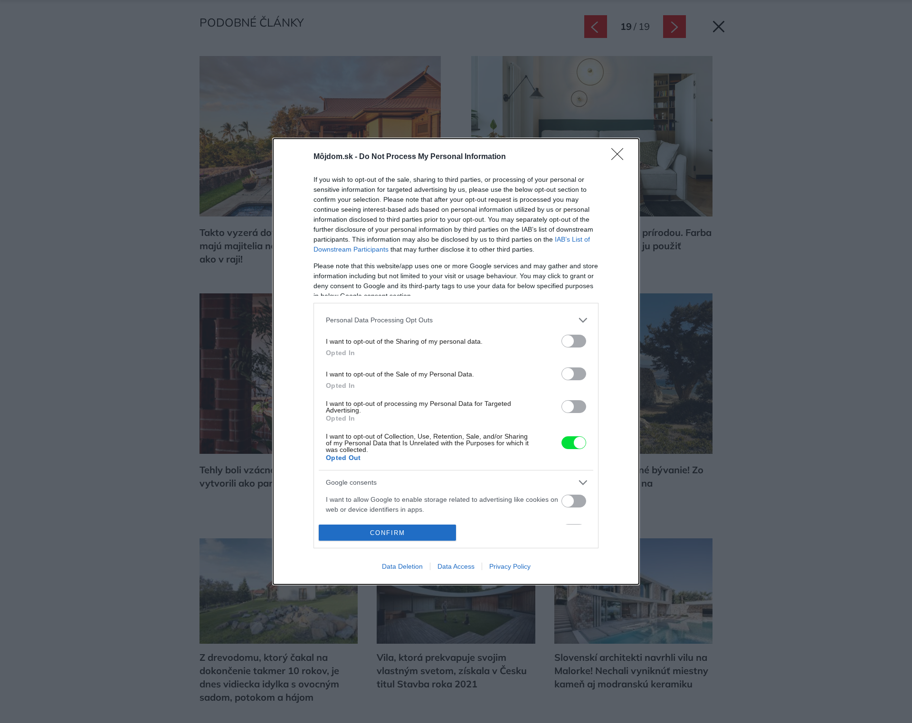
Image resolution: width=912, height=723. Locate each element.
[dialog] (456, 362)
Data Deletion (402, 566)
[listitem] (456, 320)
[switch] (573, 341)
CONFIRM (387, 532)
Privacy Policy (510, 566)
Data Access (456, 566)
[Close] (620, 157)
